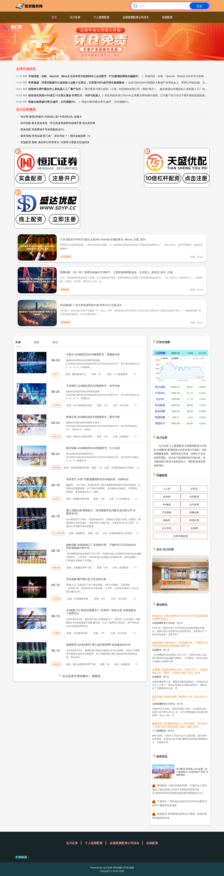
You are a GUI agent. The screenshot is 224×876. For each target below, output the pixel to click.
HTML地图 (128, 867)
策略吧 (166, 520)
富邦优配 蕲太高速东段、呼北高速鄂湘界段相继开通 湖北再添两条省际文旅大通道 (180, 724)
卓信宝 (194, 488)
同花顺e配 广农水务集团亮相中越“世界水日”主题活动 (91, 305)
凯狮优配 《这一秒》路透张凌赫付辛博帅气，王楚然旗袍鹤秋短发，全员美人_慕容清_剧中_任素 (116, 272)
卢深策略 (167, 512)
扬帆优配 (56, 567)
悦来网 (166, 496)
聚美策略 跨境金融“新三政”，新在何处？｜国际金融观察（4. (55, 136)
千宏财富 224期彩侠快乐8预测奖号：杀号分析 (93, 385)
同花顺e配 (65, 322)
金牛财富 (194, 504)
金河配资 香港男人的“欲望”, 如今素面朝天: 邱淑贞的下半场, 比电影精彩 (192, 771)
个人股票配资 (101, 17)
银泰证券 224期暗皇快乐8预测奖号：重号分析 (93, 417)
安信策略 (56, 598)
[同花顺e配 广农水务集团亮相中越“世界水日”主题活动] (37, 312)
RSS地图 (117, 867)
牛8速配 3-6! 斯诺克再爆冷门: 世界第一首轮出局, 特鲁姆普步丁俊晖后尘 (101, 611)
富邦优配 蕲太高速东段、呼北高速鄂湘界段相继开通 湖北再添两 (57, 123)
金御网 (194, 528)
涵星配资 (56, 664)
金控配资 (194, 496)
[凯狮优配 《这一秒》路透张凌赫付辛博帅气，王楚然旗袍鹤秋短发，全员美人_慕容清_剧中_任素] (37, 280)
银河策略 (56, 467)
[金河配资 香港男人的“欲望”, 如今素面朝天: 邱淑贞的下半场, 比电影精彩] (163, 771)
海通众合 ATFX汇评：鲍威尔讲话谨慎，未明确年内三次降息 (179, 641)
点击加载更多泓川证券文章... (80, 676)
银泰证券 (56, 436)
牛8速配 (56, 633)
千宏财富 (56, 405)
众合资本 (167, 528)
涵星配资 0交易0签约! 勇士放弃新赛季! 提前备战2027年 (98, 644)
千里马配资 (66, 256)
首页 (54, 17)
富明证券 (194, 520)
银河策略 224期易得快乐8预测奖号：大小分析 (93, 448)
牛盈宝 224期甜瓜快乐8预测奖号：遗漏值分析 (93, 354)
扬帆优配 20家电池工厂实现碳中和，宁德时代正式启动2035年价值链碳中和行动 (101, 546)
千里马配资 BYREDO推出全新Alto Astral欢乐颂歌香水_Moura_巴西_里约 (102, 239)
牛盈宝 (55, 374)
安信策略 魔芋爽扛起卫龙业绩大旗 (86, 579)
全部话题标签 (180, 536)
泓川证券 (75, 17)
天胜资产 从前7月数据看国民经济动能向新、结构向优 (97, 479)
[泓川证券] (30, 6)
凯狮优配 (65, 289)
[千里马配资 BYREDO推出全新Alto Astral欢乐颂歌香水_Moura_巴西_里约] (37, 247)
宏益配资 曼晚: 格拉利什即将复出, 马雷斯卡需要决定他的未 (54, 142)
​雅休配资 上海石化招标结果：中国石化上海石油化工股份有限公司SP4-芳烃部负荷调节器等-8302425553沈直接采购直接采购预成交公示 (179, 789)
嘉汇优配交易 (58, 533)
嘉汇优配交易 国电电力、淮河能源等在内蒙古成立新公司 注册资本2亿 (101, 511)
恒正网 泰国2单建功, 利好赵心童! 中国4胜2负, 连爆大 (51, 116)
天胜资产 (56, 498)
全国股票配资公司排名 (136, 17)
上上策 (166, 488)
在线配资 (167, 17)
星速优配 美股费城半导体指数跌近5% (42, 129)
